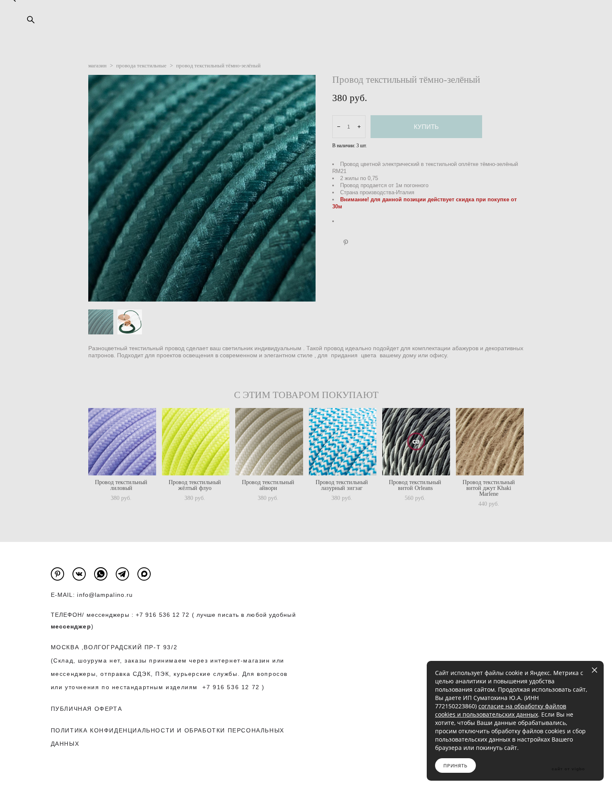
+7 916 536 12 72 (163, 614)
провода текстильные (141, 65)
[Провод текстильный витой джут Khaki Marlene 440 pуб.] (490, 441)
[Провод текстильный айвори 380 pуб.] (269, 441)
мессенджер (71, 626)
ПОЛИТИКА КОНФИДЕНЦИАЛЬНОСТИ (113, 730)
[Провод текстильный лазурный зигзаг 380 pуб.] (343, 441)
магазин (97, 65)
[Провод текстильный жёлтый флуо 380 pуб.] (196, 441)
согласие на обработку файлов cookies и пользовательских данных (500, 710)
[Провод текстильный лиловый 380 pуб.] (122, 441)
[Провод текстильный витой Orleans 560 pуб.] (416, 441)
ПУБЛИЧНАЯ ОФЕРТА (86, 708)
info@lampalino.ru (105, 594)
